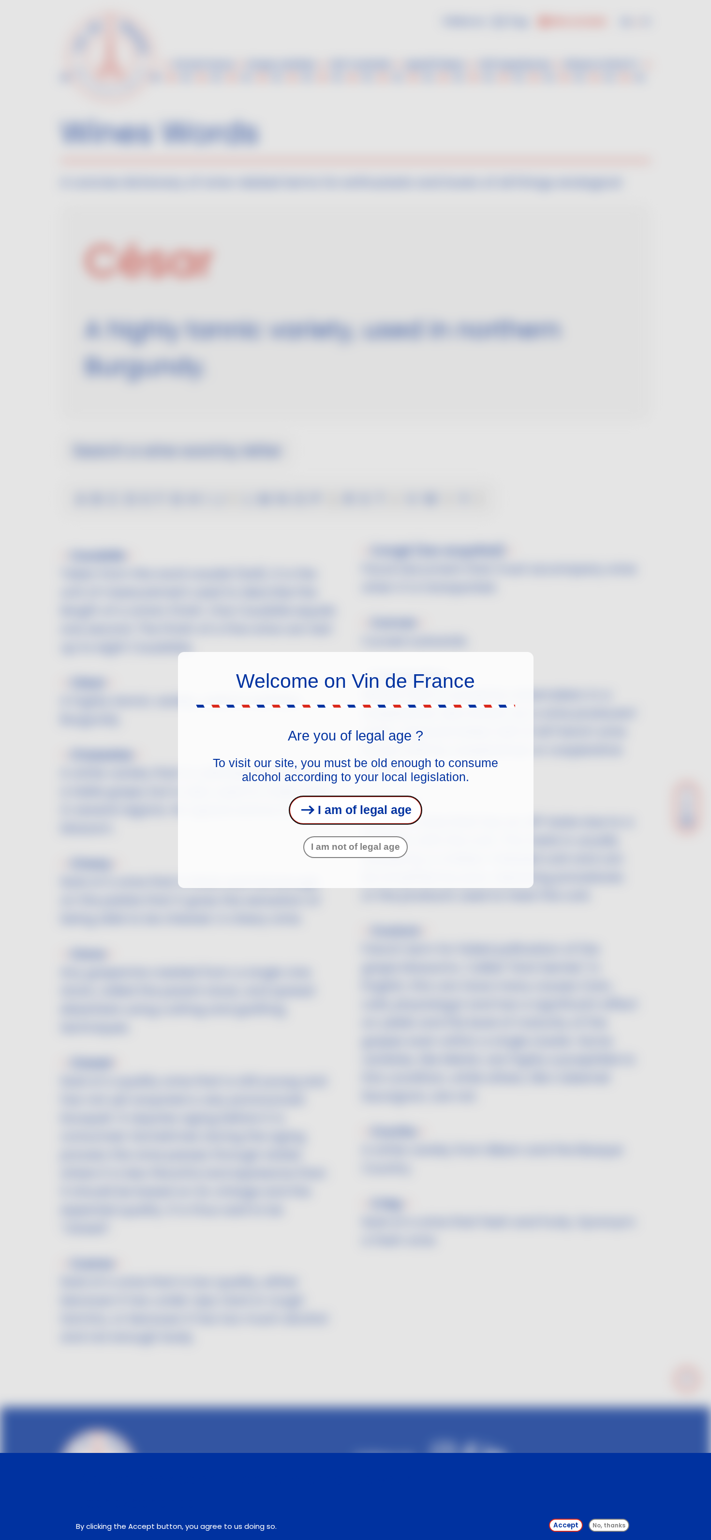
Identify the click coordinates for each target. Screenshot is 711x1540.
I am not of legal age (355, 847)
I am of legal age (363, 809)
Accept (565, 1524)
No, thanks (608, 1525)
